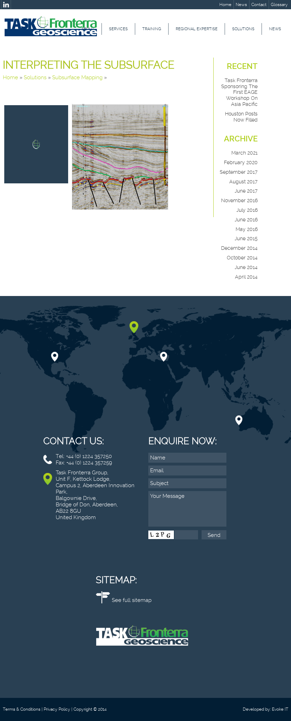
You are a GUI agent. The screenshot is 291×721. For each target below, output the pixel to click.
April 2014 (246, 277)
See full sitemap (132, 600)
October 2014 (242, 257)
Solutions (243, 29)
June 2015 (246, 238)
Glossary (279, 4)
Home (225, 4)
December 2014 (239, 248)
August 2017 (243, 181)
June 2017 (246, 191)
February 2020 (241, 162)
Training (151, 29)
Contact (259, 4)
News (241, 4)
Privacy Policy (57, 709)
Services (118, 29)
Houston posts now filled (241, 117)
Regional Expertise (197, 29)
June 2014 (246, 267)
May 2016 (247, 229)
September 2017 (239, 172)
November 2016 (239, 200)
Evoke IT (280, 709)
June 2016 (246, 219)
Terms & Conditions (21, 709)
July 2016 (247, 210)
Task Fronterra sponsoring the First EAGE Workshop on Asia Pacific (239, 92)
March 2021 (244, 153)
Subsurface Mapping (77, 77)
